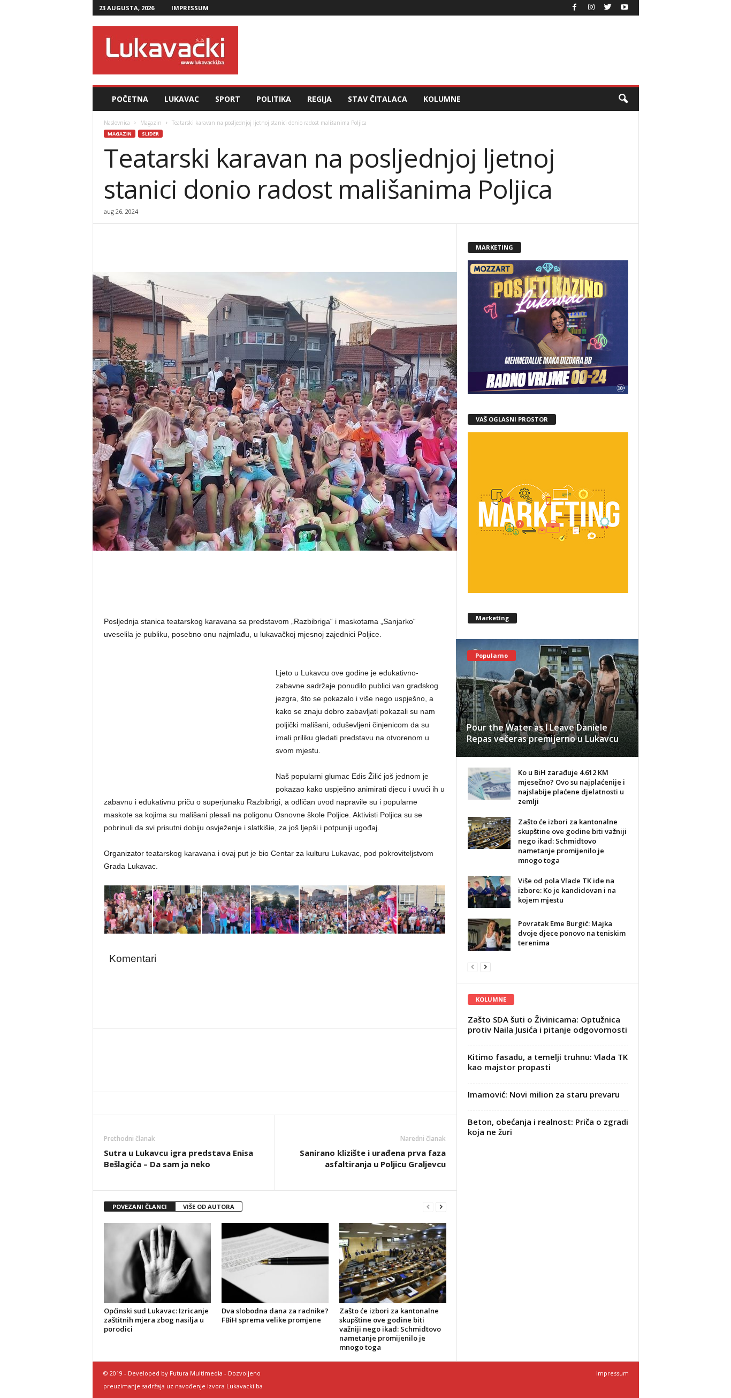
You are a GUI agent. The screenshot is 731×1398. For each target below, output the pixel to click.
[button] (623, 99)
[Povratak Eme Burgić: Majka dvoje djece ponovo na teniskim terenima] (489, 935)
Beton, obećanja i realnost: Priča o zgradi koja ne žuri (548, 1126)
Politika (273, 99)
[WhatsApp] (163, 240)
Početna (130, 99)
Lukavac (181, 99)
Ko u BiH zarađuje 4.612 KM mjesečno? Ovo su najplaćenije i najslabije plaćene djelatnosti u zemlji (571, 787)
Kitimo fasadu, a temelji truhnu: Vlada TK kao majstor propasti (548, 1061)
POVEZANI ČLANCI (139, 1206)
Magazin (151, 122)
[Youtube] (624, 8)
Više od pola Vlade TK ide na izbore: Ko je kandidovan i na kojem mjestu (567, 890)
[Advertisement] (444, 50)
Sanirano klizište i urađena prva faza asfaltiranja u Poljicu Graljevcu (373, 1158)
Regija (319, 99)
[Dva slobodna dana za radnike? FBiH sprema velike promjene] (275, 1263)
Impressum (190, 8)
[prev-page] (428, 1207)
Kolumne (442, 99)
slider (150, 133)
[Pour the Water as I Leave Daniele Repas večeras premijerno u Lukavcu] (547, 698)
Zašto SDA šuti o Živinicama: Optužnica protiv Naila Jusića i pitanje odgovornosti (547, 1024)
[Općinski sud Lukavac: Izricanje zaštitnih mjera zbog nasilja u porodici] (157, 1263)
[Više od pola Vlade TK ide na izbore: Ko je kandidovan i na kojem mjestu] (489, 892)
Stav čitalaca (377, 99)
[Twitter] (607, 8)
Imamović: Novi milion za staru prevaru (544, 1094)
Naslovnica (117, 122)
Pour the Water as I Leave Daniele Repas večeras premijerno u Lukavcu (543, 733)
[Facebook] (574, 8)
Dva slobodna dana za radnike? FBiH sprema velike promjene (275, 1315)
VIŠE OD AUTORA (208, 1206)
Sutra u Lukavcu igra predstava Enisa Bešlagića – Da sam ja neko (178, 1158)
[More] (189, 240)
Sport (227, 99)
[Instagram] (591, 8)
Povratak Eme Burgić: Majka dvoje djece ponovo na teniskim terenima (572, 933)
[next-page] (441, 1207)
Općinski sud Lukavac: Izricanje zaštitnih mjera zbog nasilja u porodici (156, 1320)
